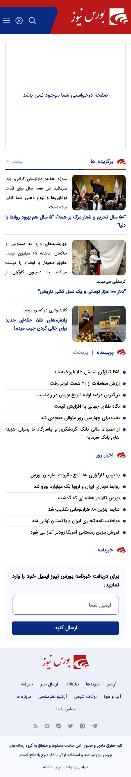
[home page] (99, 17)
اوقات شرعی (85, 697)
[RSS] (36, 725)
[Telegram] (94, 725)
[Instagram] (82, 725)
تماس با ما (65, 709)
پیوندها (92, 684)
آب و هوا (112, 697)
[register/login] (19, 20)
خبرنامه (27, 684)
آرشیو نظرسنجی (52, 697)
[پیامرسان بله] (58, 725)
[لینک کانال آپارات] (47, 725)
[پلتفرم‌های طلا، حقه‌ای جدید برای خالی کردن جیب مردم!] (99, 324)
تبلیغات (72, 684)
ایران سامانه (52, 767)
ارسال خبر (49, 684)
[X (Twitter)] (70, 725)
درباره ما (23, 697)
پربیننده (105, 352)
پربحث (80, 352)
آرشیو (111, 684)
